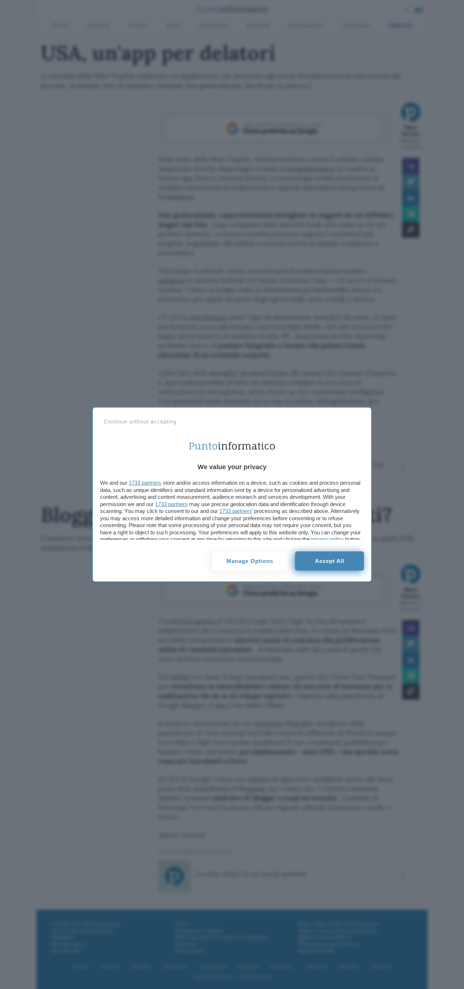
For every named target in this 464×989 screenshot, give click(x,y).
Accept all (329, 561)
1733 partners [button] (145, 483)
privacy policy (327, 539)
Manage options (250, 561)
